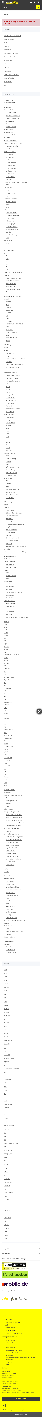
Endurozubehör (9, 121)
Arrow (6, 635)
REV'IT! (8, 448)
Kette (7, 904)
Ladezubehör (10, 862)
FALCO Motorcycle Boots (11, 655)
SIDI (5, 769)
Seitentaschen (10, 595)
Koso (5, 707)
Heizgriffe (7, 138)
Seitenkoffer (10, 564)
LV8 (5, 727)
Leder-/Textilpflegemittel (14, 820)
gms (7, 431)
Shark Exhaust (8, 766)
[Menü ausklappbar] (3, 1)
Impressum (7, 71)
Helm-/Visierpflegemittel (14, 814)
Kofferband (9, 909)
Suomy (6, 1214)
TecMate (6, 777)
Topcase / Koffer (11, 567)
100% (5, 624)
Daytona (6, 646)
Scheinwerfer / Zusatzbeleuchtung (15, 552)
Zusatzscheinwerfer (12, 118)
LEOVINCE (9, 321)
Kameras (6, 923)
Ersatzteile (9, 521)
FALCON (8, 307)
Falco (5, 1026)
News (5, 43)
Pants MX (9, 406)
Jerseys (8, 420)
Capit (5, 644)
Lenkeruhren (10, 176)
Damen (8, 461)
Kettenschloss (10, 906)
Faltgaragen (7, 792)
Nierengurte (10, 403)
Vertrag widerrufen (21, 1399)
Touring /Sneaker (11, 472)
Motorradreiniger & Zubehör (15, 823)
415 (7, 256)
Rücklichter (7, 549)
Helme (6, 350)
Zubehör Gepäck (9, 600)
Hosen (8, 386)
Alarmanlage (10, 881)
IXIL (7, 316)
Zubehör (9, 149)
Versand (26, 1410)
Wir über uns (8, 50)
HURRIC (8, 313)
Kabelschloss (10, 901)
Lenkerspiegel (10, 218)
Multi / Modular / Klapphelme (15, 359)
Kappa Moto (8, 702)
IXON (7, 434)
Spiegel (6, 210)
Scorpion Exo (8, 757)
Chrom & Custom (9, 110)
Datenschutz (8, 60)
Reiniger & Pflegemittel (11, 812)
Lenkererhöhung (11, 168)
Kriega (6, 713)
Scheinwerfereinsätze (13, 538)
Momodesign (8, 735)
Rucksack (9, 589)
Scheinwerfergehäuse (13, 541)
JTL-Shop (24, 1414)
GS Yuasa (7, 1054)
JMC (5, 1097)
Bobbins (8, 798)
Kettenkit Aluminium (13, 281)
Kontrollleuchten (11, 530)
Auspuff (6, 299)
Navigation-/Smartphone (12, 926)
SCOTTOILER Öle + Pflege (14, 839)
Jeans (8, 392)
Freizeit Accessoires (12, 378)
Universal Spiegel (11, 226)
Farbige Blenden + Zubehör (15, 524)
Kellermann (7, 705)
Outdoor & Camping (10, 937)
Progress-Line (8, 746)
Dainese (6, 1008)
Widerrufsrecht (9, 39)
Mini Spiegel (10, 221)
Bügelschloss (10, 892)
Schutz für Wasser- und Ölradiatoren (16, 182)
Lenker (8, 160)
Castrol (8, 831)
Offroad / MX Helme (12, 367)
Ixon (5, 1086)
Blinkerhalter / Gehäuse (14, 513)
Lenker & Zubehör (9, 151)
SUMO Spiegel (10, 224)
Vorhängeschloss (11, 917)
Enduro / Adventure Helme (15, 364)
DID (5, 652)
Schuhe (8, 425)
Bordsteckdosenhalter (13, 856)
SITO (7, 335)
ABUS (5, 973)
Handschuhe (10, 417)
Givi (7, 124)
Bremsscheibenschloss (13, 890)
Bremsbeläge (10, 950)
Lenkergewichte (11, 171)
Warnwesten (10, 411)
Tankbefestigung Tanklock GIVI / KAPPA (18, 617)
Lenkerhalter (10, 174)
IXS (5, 696)
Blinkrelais (9, 518)
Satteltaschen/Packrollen (14, 592)
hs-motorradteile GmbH (11, 1069)
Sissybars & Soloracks (13, 115)
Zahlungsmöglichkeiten (11, 53)
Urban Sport (10, 497)
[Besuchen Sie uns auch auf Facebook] (4, 1405)
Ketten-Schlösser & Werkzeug (13, 272)
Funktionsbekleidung (13, 381)
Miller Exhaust (8, 730)
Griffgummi (10, 157)
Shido (5, 1196)
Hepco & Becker (11, 126)
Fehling (6, 660)
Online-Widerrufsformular (12, 35)
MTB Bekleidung (9, 414)
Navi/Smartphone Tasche (14, 931)
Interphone (7, 688)
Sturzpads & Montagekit (11, 235)
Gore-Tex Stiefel (11, 475)
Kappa (8, 196)
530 (7, 270)
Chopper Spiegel (11, 213)
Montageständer (11, 801)
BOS (7, 304)
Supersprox (7, 1217)
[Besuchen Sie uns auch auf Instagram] (8, 1405)
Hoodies (8, 384)
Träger (6, 570)
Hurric (6, 685)
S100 (5, 755)
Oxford (8, 207)
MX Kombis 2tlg (11, 400)
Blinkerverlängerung (12, 516)
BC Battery (7, 991)
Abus (5, 627)
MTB (7, 356)
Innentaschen (10, 606)
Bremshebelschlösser (13, 887)
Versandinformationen (11, 57)
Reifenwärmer (8, 809)
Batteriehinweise (11, 1330)
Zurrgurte (9, 806)
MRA (5, 1157)
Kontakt (6, 46)
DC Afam (6, 649)
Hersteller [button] (6, 1254)
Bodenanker (10, 884)
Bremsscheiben (11, 952)
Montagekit (9, 535)
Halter (8, 898)
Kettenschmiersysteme (11, 834)
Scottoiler (7, 760)
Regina (8, 292)
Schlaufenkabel (11, 912)
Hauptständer (8, 132)
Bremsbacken (10, 947)
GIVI (7, 185)
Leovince (6, 1129)
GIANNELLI (9, 310)
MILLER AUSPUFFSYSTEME (14, 324)
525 (7, 267)
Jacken (8, 389)
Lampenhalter (10, 532)
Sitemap (6, 67)
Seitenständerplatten (11, 199)
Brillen (6, 348)
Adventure (9, 481)
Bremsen (7, 944)
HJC (5, 682)
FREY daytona (8, 1040)
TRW (5, 782)
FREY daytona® (9, 666)
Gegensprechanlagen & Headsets (14, 920)
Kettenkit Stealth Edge (13, 289)
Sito (5, 771)
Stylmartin (7, 1210)
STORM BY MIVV (11, 338)
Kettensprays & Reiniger (14, 817)
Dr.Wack (6, 1023)
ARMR (6, 633)
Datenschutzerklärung (12, 1322)
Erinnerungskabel (12, 895)
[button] (31, 2)
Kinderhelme (10, 370)
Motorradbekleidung (10, 373)
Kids (7, 464)
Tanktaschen (10, 598)
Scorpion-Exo (8, 1182)
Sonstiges (9, 179)
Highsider (7, 680)
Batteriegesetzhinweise (11, 74)
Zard (5, 1239)
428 (7, 261)
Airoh (5, 630)
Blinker (6, 505)
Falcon (6, 657)
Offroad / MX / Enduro (13, 467)
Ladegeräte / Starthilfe (11, 848)
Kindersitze (7, 559)
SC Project (9, 329)
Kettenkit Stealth (11, 286)
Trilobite (9, 450)
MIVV (7, 327)
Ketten (6, 253)
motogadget (8, 738)
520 (7, 264)
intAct (6, 1076)
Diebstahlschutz (9, 879)
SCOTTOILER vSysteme (13, 842)
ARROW (8, 302)
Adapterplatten (11, 603)
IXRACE (8, 318)
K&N (5, 1101)
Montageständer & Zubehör (13, 795)
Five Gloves (7, 663)
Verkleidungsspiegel (12, 229)
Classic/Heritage (11, 459)
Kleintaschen (10, 587)
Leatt (7, 436)
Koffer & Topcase (9, 562)
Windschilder (8, 240)
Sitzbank (6, 872)
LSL (5, 724)
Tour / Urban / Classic (13, 495)
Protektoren (7, 428)
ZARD (8, 340)
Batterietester (10, 851)
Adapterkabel (10, 510)
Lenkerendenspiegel (12, 215)
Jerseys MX (9, 395)
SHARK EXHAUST (11, 332)
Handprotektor (8, 129)
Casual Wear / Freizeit (13, 375)
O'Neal (8, 442)
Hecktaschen (10, 584)
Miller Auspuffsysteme (11, 1143)
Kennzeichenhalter (12, 146)
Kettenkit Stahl (11, 283)
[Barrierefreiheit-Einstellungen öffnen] (39, 711)
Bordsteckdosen (11, 853)
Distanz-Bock (10, 154)
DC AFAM (7, 1016)
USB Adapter (10, 864)
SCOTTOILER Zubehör (13, 845)
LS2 (7, 439)
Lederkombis (10, 398)
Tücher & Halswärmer (13, 409)
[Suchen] (38, 7)
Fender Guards (11, 113)
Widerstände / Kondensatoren (16, 546)
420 (7, 258)
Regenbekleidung (9, 453)
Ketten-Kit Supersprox (13, 278)
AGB (5, 64)
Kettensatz (7, 275)
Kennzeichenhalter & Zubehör (13, 143)
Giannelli (7, 669)
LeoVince (6, 719)
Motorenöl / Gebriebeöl (11, 828)
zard (5, 785)
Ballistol (6, 987)
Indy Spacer (10, 527)
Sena (5, 763)
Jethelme (9, 361)
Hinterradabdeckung (10, 140)
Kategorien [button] (6, 1249)
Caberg (6, 641)
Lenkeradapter (11, 163)
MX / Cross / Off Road (13, 489)
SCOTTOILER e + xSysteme (14, 837)
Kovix (5, 710)
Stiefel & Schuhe (9, 456)
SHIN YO (6, 1200)
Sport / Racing (10, 470)
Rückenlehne (10, 612)
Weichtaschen (8, 581)
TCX (5, 774)
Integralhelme (10, 353)
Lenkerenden (10, 165)
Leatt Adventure (9, 1125)
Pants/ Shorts (10, 423)
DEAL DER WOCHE (9, 103)
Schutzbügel (8, 188)
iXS (5, 699)
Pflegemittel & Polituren (13, 826)
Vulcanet (6, 1235)
